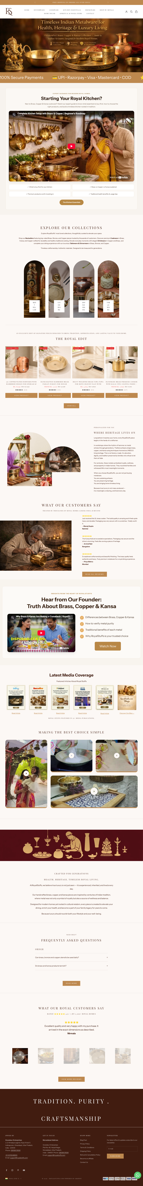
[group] (71, 45)
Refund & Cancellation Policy (90, 1155)
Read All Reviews (94, 574)
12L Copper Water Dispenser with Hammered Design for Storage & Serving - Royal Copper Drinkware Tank (21, 383)
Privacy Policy (85, 1144)
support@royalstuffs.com (19, 1158)
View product (21, 395)
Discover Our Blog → (127, 713)
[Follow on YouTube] (24, 1170)
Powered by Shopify (73, 1178)
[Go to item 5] (123, 1056)
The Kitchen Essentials (71, 202)
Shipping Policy (85, 1151)
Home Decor (49, 13)
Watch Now (107, 646)
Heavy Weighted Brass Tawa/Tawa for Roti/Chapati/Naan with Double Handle (88, 383)
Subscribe (115, 1156)
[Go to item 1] (20, 1056)
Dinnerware (39, 10)
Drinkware (90, 10)
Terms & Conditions (87, 1147)
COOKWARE (59, 306)
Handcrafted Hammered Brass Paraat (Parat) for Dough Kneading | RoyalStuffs (55, 383)
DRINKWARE (83, 306)
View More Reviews (71, 1079)
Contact (90, 13)
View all (71, 406)
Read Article (16, 713)
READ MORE (71, 983)
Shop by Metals (107, 10)
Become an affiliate (87, 1159)
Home (26, 10)
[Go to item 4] (97, 1056)
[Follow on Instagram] (12, 1170)
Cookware (54, 10)
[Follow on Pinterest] (18, 1170)
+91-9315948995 (11, 1155)
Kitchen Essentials (72, 10)
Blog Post (83, 1140)
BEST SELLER (34, 306)
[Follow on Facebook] (6, 1170)
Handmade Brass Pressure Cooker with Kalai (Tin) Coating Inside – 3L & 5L (121, 383)
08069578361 (15, 1150)
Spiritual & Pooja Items (71, 13)
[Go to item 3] (71, 1056)
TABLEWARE (108, 306)
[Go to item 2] (46, 1056)
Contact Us (84, 1162)
